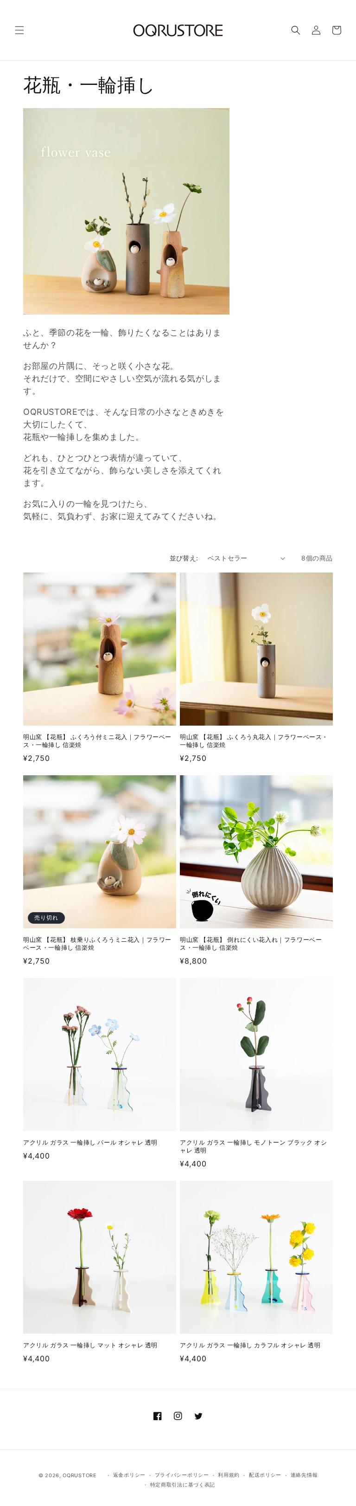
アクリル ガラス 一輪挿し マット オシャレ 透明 (90, 1345)
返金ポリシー (129, 1475)
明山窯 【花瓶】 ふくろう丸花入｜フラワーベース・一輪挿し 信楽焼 (254, 741)
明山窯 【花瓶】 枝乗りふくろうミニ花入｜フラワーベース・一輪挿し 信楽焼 (97, 944)
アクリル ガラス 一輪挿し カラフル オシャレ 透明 (250, 1345)
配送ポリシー (265, 1475)
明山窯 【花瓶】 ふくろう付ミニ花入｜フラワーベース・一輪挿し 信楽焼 (97, 741)
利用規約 (229, 1475)
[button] (19, 30)
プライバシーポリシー (182, 1475)
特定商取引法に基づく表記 (182, 1484)
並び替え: (184, 558)
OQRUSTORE (79, 1475)
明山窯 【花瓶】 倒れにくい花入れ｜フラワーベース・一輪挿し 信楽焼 (251, 944)
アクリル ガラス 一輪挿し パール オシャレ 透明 (90, 1142)
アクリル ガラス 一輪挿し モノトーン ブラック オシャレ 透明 (253, 1146)
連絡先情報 (304, 1475)
